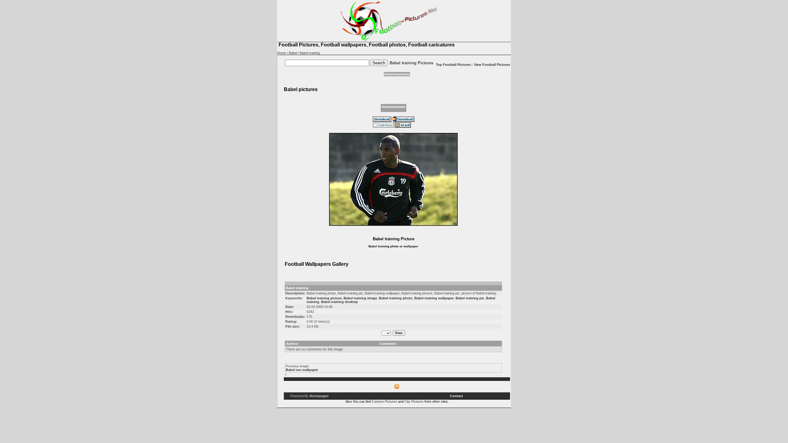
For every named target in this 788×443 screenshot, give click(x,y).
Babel (293, 53)
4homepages (319, 396)
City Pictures (414, 401)
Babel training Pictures (411, 63)
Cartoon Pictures (384, 401)
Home (281, 53)
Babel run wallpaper (302, 370)
